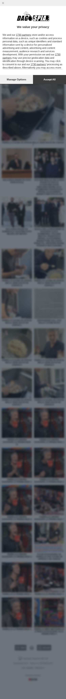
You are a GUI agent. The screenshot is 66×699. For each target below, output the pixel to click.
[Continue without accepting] (3, 3)
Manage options (16, 79)
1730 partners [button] (23, 34)
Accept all (49, 79)
